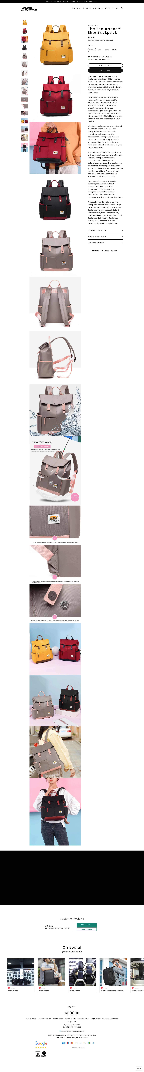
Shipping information (97, 230)
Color (90, 45)
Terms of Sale (70, 1019)
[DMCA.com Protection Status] (38, 1054)
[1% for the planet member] (44, 1054)
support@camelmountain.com (73, 1031)
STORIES (87, 8)
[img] (41, 1047)
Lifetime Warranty (96, 243)
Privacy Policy (31, 1019)
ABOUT (97, 8)
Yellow (91, 50)
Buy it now (105, 71)
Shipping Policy (83, 1019)
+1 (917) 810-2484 (73, 1025)
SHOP (75, 8)
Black (107, 50)
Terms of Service (44, 1019)
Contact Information (110, 1019)
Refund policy (58, 1019)
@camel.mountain (72, 951)
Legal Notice (96, 1019)
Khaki (114, 50)
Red (99, 50)
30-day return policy (97, 236)
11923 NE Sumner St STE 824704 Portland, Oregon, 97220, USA (72, 1035)
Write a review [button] (86, 925)
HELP (107, 8)
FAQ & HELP (72, 1022)
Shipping (91, 40)
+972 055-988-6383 (73, 1027)
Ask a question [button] (86, 929)
